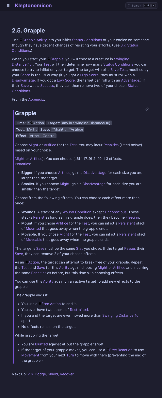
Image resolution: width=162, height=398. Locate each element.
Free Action (51, 304)
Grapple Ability (35, 40)
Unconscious (115, 212)
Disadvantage (23, 80)
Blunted (41, 344)
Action (38, 123)
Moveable (34, 240)
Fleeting (132, 217)
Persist (38, 217)
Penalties (111, 145)
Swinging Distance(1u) (91, 123)
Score (25, 75)
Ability (64, 267)
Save (114, 70)
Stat (79, 248)
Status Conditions (87, 40)
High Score (89, 75)
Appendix (36, 99)
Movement (30, 355)
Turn (70, 355)
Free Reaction (121, 350)
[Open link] (147, 109)
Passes (130, 248)
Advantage (130, 80)
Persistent (126, 223)
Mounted (33, 228)
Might (32, 129)
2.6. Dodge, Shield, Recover (51, 374)
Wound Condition (76, 212)
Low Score (66, 80)
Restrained (79, 310)
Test (47, 64)
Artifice (77, 129)
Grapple (56, 59)
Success (47, 85)
